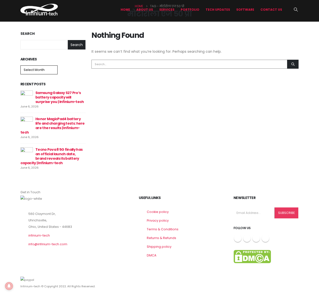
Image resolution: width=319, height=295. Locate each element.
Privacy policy (158, 220)
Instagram (256, 238)
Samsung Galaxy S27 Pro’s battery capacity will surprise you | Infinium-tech (59, 97)
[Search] (293, 64)
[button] (296, 9)
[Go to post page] (26, 96)
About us (144, 9)
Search (27, 33)
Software (245, 9)
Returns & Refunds (161, 238)
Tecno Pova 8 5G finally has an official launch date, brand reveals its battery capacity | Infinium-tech (51, 156)
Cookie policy (158, 212)
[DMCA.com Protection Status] (252, 256)
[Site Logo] (39, 9)
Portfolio (190, 9)
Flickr (265, 238)
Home (125, 9)
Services (166, 9)
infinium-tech (39, 235)
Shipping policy (159, 247)
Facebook (237, 238)
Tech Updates (218, 9)
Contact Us (271, 9)
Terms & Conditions (162, 229)
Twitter (247, 238)
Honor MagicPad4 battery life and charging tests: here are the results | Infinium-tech (52, 125)
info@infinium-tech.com (47, 244)
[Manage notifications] (9, 286)
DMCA (151, 255)
